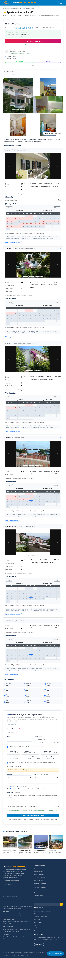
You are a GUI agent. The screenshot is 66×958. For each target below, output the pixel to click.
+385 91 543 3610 (12, 58)
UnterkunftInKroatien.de (40, 890)
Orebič (25, 936)
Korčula (15, 936)
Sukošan (26, 921)
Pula (4, 908)
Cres (4, 914)
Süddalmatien (13, 8)
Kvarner (6, 911)
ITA (23, 789)
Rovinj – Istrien (38, 922)
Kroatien (5, 8)
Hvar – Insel (37, 919)
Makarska (23, 929)
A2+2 (19, 28)
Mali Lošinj (18, 914)
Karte (33, 65)
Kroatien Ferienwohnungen (12, 880)
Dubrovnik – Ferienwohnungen (42, 911)
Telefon (39, 736)
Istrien (5, 904)
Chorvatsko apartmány (40, 887)
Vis (20, 931)
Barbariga (5, 906)
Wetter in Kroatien (39, 874)
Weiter (56, 208)
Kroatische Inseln (38, 871)
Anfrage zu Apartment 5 (14, 614)
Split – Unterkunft (38, 914)
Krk (14, 914)
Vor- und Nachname (13, 729)
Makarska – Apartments (40, 916)
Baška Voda (6, 929)
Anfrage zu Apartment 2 (14, 337)
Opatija (11, 916)
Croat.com (37, 892)
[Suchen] (61, 904)
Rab (15, 916)
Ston (4, 938)
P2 (26, 28)
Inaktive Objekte (9, 884)
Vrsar (19, 908)
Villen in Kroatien (38, 880)
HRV (43, 789)
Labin (15, 906)
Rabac (8, 908)
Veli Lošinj (19, 916)
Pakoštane (13, 921)
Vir (30, 921)
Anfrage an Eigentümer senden (34, 815)
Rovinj (11, 908)
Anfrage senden (56, 953)
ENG (18, 789)
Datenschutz (6, 955)
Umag (15, 908)
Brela (19, 8)
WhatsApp (20, 61)
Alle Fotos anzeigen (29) (53, 133)
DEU (8, 789)
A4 (16, 28)
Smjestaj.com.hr (38, 895)
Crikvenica (9, 914)
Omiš (27, 929)
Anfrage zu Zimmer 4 (13, 520)
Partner (7, 887)
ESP (28, 789)
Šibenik (22, 921)
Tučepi (17, 931)
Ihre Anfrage (13, 792)
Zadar (9, 923)
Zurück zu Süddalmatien (12, 75)
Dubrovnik (6, 934)
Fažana (11, 906)
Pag (18, 921)
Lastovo (20, 936)
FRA (33, 789)
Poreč (29, 906)
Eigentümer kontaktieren (34, 41)
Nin (9, 921)
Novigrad (24, 906)
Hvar (18, 929)
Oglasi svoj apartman (22, 955)
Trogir (13, 931)
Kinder (41, 774)
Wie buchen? (39, 944)
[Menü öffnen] (61, 3)
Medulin (20, 906)
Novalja (24, 914)
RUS (38, 789)
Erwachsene (11, 774)
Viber (48, 61)
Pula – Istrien (37, 925)
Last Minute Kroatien (39, 877)
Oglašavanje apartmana (11, 896)
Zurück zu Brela (10, 71)
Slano (29, 936)
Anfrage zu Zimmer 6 (13, 674)
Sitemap (13, 955)
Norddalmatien (8, 919)
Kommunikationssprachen (17, 786)
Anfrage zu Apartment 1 (14, 242)
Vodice (5, 923)
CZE (13, 789)
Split (10, 931)
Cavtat (5, 936)
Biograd (5, 921)
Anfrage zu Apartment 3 (14, 431)
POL (48, 789)
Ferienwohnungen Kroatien (41, 869)
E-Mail (9, 736)
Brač (11, 929)
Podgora (5, 931)
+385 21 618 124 (11, 56)
